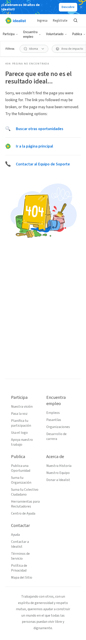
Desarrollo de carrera (56, 436)
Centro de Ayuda (23, 513)
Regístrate (60, 20)
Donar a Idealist (58, 479)
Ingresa (42, 20)
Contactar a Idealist (20, 544)
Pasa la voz (19, 413)
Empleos (53, 412)
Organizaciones (58, 426)
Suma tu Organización (21, 480)
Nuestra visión (22, 406)
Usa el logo (19, 432)
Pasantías (53, 419)
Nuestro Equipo (58, 472)
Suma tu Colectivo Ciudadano (24, 492)
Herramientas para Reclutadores (25, 504)
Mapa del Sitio (21, 577)
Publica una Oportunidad (20, 468)
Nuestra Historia (58, 465)
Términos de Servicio (20, 556)
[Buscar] (75, 20)
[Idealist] (15, 20)
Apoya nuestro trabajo (22, 442)
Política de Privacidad (19, 568)
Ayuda (15, 534)
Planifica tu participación (21, 423)
